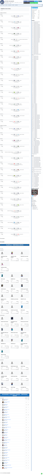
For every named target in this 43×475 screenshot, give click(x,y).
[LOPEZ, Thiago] (14, 386)
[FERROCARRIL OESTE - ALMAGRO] (14, 104)
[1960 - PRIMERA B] (37, 72)
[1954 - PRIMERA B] (37, 66)
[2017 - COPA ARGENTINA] (37, 183)
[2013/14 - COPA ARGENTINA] (37, 179)
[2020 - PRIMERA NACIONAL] (37, 146)
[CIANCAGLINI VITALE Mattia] (4, 256)
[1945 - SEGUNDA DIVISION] (37, 56)
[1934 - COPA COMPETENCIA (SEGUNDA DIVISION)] (37, 168)
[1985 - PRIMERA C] (37, 101)
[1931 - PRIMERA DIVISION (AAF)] (37, 38)
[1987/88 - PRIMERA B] (37, 105)
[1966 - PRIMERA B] (37, 79)
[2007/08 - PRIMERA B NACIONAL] (37, 127)
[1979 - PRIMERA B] (37, 94)
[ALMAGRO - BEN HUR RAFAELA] (14, 16)
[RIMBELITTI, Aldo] (24, 299)
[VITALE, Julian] (24, 309)
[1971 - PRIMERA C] (37, 85)
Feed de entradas (33, 200)
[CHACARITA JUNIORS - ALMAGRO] (14, 57)
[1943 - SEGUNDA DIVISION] (37, 52)
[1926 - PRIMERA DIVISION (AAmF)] (37, 33)
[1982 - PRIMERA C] (37, 97)
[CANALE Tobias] (24, 365)
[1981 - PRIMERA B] (37, 96)
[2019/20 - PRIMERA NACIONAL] (37, 145)
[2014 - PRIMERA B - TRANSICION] (37, 138)
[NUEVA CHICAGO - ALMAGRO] (14, 46)
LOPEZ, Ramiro (6, 447)
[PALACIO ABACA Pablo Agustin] (24, 343)
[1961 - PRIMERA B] (37, 73)
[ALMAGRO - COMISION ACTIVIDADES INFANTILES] (14, 40)
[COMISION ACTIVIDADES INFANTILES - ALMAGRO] (14, 152)
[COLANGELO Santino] (24, 376)
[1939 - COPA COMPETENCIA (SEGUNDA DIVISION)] (37, 170)
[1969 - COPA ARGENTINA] (37, 176)
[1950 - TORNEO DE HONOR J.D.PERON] (37, 173)
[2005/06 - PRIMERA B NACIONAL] (37, 125)
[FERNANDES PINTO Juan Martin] (4, 332)
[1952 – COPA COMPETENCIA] (37, 175)
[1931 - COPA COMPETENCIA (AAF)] (37, 166)
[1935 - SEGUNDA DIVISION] (37, 43)
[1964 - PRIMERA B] (37, 77)
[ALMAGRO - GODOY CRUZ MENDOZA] (14, 110)
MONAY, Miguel (6, 452)
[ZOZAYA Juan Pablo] (4, 267)
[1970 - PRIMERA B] (37, 83)
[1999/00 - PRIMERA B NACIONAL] (37, 118)
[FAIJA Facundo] (14, 288)
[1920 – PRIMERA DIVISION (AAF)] (37, 26)
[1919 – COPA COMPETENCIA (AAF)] (37, 159)
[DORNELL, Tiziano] (4, 386)
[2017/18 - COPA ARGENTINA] (37, 184)
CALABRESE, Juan (6, 429)
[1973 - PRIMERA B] (37, 87)
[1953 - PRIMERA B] (37, 65)
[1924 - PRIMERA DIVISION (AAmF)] (37, 30)
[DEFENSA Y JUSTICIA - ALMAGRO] (14, 93)
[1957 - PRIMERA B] (37, 69)
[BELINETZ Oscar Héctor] (4, 365)
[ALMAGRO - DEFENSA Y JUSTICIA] (14, 205)
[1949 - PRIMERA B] (37, 60)
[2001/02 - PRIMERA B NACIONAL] (37, 120)
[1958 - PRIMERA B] (37, 70)
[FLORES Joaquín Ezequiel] (24, 288)
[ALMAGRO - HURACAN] (14, 182)
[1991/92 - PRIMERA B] (37, 109)
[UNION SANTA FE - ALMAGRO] (14, 122)
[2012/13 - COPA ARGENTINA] (37, 178)
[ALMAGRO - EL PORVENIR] (14, 87)
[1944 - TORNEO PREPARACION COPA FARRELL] (37, 55)
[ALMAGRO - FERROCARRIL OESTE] (14, 217)
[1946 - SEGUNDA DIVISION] (37, 57)
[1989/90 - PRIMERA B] (37, 107)
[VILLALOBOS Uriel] (24, 386)
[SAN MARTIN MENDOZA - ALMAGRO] (14, 164)
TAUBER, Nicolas (6, 462)
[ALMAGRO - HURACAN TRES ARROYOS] (14, 98)
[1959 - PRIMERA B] (37, 71)
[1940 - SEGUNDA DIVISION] (37, 48)
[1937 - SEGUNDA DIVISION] (37, 45)
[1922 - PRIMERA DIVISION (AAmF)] (37, 28)
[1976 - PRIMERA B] (37, 90)
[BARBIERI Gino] (14, 278)
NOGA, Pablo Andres (6, 457)
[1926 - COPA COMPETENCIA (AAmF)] (37, 165)
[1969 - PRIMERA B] (37, 82)
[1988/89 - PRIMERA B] (37, 106)
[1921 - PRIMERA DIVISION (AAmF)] (37, 27)
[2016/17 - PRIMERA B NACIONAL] (37, 141)
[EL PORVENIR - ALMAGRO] (14, 199)
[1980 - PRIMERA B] (37, 95)
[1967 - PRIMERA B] (37, 80)
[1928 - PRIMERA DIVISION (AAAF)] (37, 35)
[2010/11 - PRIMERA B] (37, 131)
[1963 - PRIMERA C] (37, 76)
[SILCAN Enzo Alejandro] (4, 309)
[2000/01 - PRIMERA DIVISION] (37, 119)
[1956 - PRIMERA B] (37, 68)
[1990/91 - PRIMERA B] (37, 108)
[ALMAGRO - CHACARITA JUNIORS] (14, 170)
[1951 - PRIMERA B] (37, 62)
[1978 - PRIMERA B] (37, 92)
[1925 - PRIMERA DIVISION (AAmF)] (37, 32)
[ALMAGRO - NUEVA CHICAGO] (14, 158)
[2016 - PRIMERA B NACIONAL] (37, 140)
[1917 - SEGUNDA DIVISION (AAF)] (37, 21)
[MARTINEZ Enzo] (4, 343)
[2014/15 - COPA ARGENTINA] (37, 180)
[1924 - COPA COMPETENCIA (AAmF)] (37, 162)
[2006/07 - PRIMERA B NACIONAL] (37, 126)
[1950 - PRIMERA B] (37, 61)
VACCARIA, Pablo (6, 399)
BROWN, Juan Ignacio (6, 409)
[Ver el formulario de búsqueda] (42, 5)
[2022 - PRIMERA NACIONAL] (37, 148)
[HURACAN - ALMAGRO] (14, 69)
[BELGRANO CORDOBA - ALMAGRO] (14, 22)
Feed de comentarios (33, 201)
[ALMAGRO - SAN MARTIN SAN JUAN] (14, 147)
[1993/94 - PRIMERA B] (37, 111)
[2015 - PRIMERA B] (37, 139)
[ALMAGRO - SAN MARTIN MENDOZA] (14, 51)
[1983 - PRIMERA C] (37, 98)
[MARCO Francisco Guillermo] (4, 299)
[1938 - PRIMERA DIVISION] (37, 46)
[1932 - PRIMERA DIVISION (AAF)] (37, 39)
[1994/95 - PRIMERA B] (37, 112)
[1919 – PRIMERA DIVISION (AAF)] (37, 24)
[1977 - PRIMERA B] (37, 91)
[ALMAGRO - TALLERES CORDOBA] (14, 193)
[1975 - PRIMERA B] (37, 89)
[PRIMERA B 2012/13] (37, 154)
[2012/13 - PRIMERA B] (37, 134)
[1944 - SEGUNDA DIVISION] (37, 53)
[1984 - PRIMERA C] (37, 100)
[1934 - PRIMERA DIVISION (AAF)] (37, 42)
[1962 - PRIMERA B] (37, 75)
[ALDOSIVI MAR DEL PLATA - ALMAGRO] (14, 176)
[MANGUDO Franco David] (24, 256)
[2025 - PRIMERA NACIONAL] (37, 151)
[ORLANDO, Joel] (14, 343)
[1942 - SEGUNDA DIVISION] (37, 50)
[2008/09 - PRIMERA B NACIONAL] (37, 128)
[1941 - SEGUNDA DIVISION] (37, 49)
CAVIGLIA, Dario (6, 432)
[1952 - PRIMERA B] (37, 63)
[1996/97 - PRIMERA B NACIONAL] (37, 115)
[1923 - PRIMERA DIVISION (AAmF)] (37, 29)
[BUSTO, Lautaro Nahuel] (24, 278)
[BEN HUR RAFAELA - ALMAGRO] (14, 129)
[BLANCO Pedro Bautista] (4, 321)
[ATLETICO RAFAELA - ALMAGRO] (14, 188)
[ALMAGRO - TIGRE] (14, 28)
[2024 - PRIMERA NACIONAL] (37, 150)
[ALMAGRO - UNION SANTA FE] (14, 235)
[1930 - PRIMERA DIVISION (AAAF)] (37, 37)
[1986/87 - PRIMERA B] (37, 104)
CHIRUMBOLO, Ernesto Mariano (8, 467)
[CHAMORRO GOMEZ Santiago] (4, 376)
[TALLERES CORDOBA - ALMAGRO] (14, 81)
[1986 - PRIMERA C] (37, 102)
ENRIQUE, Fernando (6, 442)
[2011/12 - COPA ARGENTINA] (37, 177)
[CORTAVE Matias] (4, 288)
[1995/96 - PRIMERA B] (37, 114)
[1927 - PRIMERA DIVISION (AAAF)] (37, 34)
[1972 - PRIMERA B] (37, 86)
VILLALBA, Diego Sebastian (7, 419)
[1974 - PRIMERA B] (37, 88)
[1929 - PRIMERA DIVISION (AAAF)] (37, 36)
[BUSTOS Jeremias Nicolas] (24, 321)
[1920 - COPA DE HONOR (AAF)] (37, 161)
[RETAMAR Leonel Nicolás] (14, 299)
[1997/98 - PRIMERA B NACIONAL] (37, 116)
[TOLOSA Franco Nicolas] (14, 309)
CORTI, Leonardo (6, 437)
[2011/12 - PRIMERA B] (37, 132)
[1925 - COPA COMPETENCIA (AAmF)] (37, 164)
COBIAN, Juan (5, 434)
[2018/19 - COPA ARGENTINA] (37, 185)
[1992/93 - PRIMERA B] (37, 110)
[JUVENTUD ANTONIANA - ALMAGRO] (14, 229)
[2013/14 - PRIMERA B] (37, 137)
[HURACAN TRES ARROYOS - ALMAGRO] (14, 211)
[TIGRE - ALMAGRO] (14, 141)
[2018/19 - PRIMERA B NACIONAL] (37, 144)
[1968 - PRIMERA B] (37, 81)
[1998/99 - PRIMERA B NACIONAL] (37, 117)
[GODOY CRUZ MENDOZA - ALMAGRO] (14, 223)
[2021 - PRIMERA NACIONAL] (37, 147)
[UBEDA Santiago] (4, 354)
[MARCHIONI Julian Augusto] (24, 332)
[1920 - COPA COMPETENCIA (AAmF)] (37, 160)
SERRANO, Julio (6, 404)
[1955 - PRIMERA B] (37, 67)
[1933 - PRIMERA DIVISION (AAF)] (37, 40)
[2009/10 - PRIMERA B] (37, 129)
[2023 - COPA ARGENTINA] (37, 186)
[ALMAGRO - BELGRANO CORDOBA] (14, 135)
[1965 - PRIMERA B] (37, 78)
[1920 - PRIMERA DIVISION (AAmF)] (37, 25)
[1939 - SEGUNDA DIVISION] (37, 47)
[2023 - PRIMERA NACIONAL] (37, 149)
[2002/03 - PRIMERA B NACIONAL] (37, 121)
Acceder (32, 199)
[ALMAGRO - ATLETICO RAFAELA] (14, 75)
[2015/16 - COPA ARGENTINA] (37, 182)
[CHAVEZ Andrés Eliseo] (14, 376)
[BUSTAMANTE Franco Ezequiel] (14, 321)
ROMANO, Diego (6, 424)
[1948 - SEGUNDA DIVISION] (37, 59)
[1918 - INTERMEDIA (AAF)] (37, 23)
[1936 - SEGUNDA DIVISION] (37, 44)
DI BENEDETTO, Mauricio (7, 439)
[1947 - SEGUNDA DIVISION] (37, 58)
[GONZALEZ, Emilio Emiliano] (14, 256)
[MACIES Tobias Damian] (14, 332)
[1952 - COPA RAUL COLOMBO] (37, 174)
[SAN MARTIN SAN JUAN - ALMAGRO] (14, 34)
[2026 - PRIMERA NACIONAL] (37, 152)
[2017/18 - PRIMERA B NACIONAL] (37, 142)
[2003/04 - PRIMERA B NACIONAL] (37, 122)
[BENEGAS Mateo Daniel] (14, 365)
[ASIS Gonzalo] (4, 278)
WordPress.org (33, 202)
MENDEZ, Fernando (6, 414)
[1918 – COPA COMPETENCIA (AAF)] (37, 158)
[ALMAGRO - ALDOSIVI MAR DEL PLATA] (14, 63)
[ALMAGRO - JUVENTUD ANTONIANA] (14, 116)
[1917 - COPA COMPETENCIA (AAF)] (37, 157)
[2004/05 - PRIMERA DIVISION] (37, 124)
